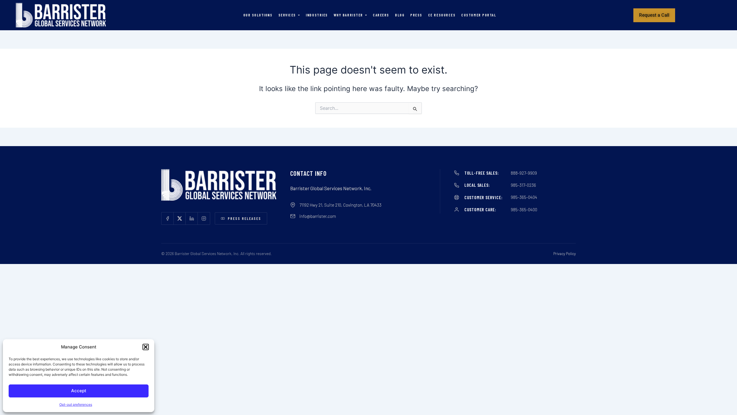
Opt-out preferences (75, 404)
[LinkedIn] (192, 218)
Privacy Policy (564, 253)
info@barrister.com (317, 216)
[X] (180, 218)
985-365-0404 (524, 197)
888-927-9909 (524, 173)
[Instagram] (204, 218)
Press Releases (244, 218)
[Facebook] (168, 218)
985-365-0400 (524, 209)
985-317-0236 (523, 185)
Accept (78, 390)
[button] (146, 347)
